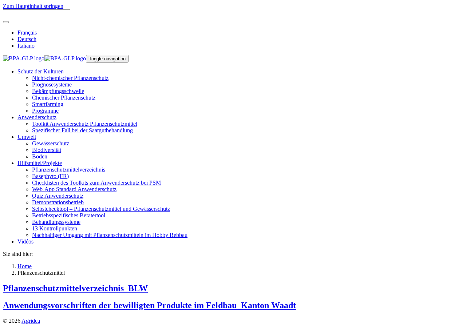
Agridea (30, 321)
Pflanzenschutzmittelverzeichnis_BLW (75, 288)
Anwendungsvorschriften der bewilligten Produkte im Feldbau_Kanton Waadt (149, 305)
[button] (40, 71)
